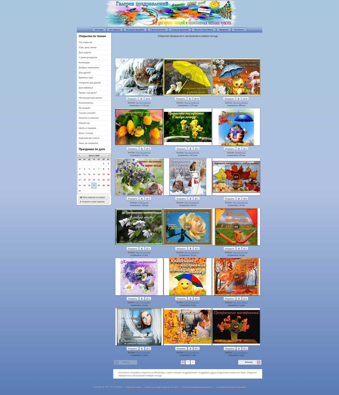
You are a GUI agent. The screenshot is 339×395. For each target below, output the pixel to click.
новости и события (89, 118)
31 (80, 191)
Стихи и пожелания (157, 30)
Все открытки (115, 30)
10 (80, 174)
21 (99, 180)
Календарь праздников (135, 30)
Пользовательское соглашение (231, 387)
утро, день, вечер (87, 47)
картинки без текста (89, 138)
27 (94, 185)
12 (89, 174)
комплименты (86, 103)
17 (80, 180)
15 (103, 174)
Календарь (84, 62)
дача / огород (86, 133)
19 (89, 180)
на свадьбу (84, 108)
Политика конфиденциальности (197, 387)
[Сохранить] (141, 99)
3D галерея (99, 30)
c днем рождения (88, 57)
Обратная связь (133, 387)
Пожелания (240, 153)
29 (103, 186)
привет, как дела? (88, 93)
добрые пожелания (89, 67)
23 (108, 180)
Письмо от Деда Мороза (203, 30)
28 (99, 186)
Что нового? (239, 30)
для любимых (86, 88)
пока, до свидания (88, 143)
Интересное (223, 30)
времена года (86, 78)
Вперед (249, 362)
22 (103, 180)
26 (89, 186)
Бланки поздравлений (179, 30)
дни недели (85, 52)
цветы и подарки (87, 128)
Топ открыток (85, 42)
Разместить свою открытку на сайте (162, 387)
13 (94, 174)
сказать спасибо (87, 113)
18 (84, 180)
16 (108, 174)
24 (80, 186)
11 (84, 174)
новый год (84, 123)
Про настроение (143, 103)
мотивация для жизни (90, 98)
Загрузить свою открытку (92, 202)
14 (99, 174)
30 (108, 186)
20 (94, 180)
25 (84, 186)
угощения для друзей (90, 83)
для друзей (84, 72)
